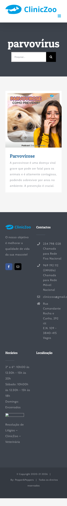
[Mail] (17, 266)
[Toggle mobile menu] (60, 16)
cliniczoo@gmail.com (52, 297)
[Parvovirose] (33, 119)
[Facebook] (8, 266)
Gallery (40, 119)
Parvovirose (27, 119)
